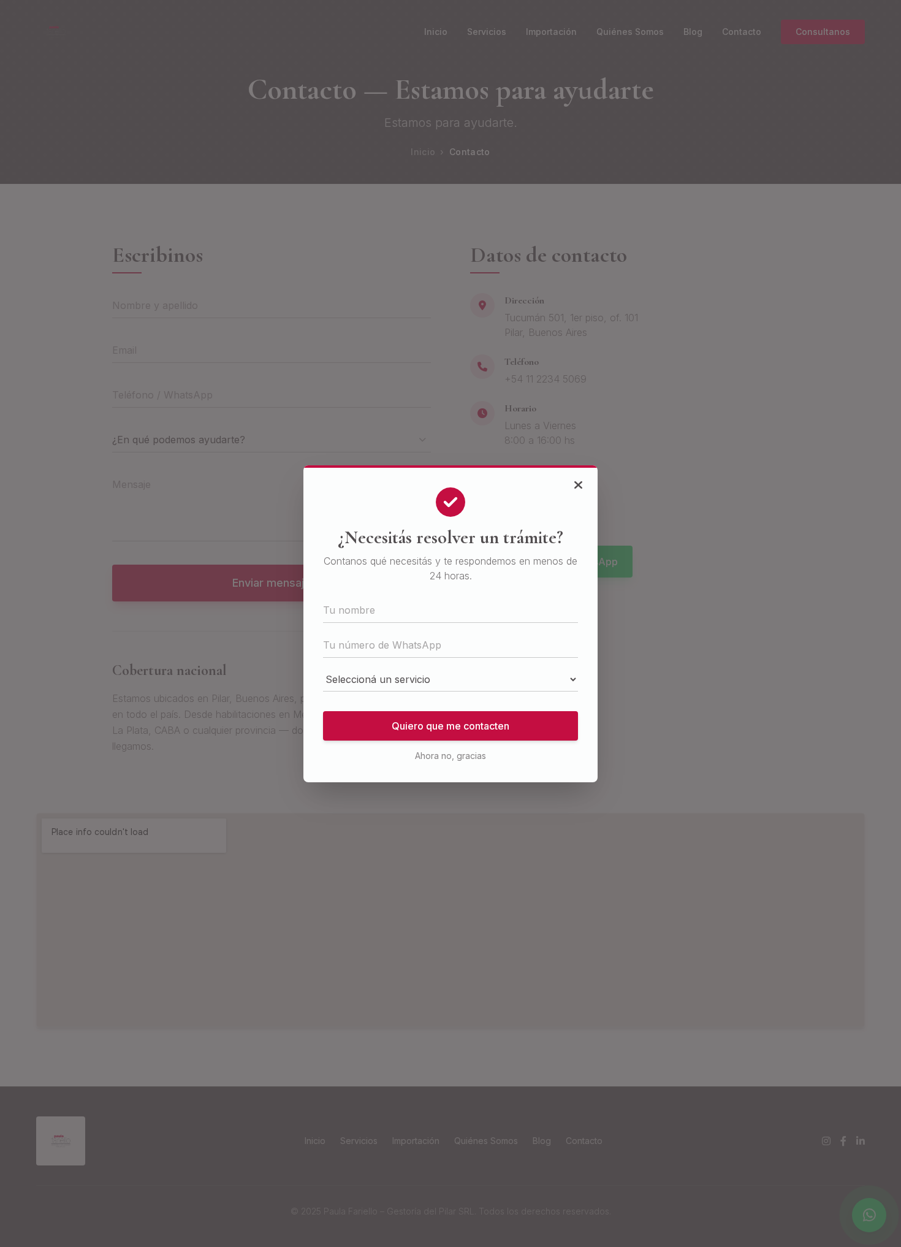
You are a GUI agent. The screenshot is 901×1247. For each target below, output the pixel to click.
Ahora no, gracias (450, 755)
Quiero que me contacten (450, 726)
